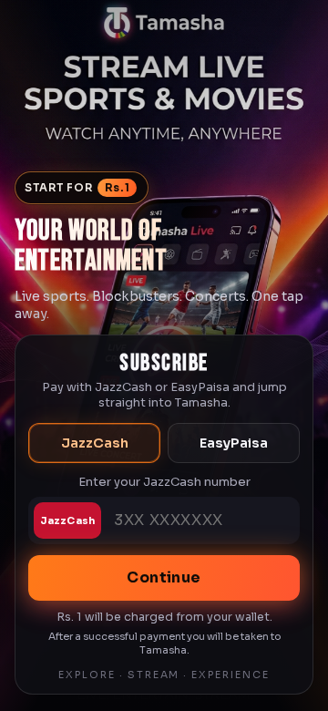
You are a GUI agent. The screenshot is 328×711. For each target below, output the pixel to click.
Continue (164, 577)
